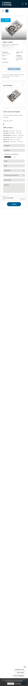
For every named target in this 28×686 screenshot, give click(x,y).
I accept (10, 683)
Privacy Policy (18, 683)
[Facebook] (3, 124)
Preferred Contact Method (11, 154)
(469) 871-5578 (8, 121)
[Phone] (22, 3)
